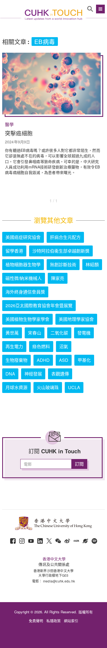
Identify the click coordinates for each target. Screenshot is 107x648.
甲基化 (84, 360)
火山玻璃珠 (48, 387)
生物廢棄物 (16, 360)
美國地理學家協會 (76, 319)
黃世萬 (12, 333)
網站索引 (71, 620)
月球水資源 (16, 387)
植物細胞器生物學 (23, 264)
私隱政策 (53, 620)
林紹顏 (92, 264)
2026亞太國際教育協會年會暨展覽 (38, 305)
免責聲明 (36, 620)
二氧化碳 (59, 333)
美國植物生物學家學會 (27, 319)
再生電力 (14, 346)
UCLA (74, 387)
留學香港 (14, 251)
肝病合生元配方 (65, 237)
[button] (100, 9)
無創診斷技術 (63, 264)
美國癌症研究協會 (23, 237)
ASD (63, 360)
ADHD (43, 360)
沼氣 (63, 346)
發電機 (84, 333)
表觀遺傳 (60, 374)
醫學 (9, 124)
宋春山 (34, 333)
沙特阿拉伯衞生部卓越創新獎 (60, 251)
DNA (10, 374)
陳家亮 (57, 278)
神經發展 (33, 374)
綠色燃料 (41, 346)
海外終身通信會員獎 (25, 292)
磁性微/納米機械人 (23, 278)
